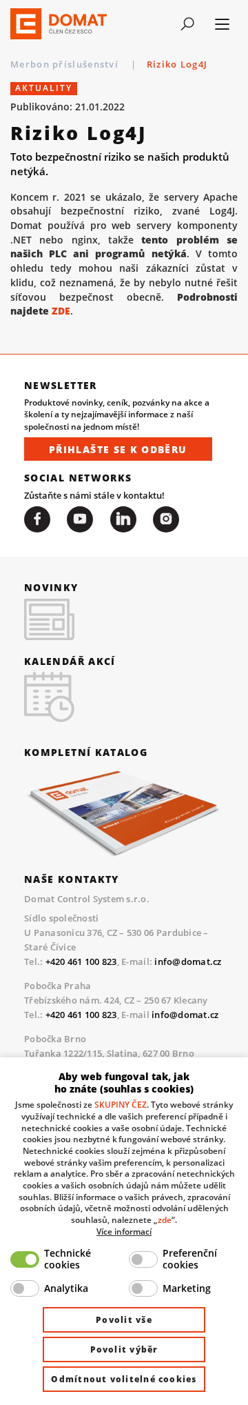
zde (165, 1219)
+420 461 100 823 (81, 961)
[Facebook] (37, 519)
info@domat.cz (187, 961)
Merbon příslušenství (65, 64)
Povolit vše (124, 1320)
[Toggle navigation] (187, 24)
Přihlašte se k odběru (118, 449)
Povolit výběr (124, 1349)
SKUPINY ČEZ (120, 1104)
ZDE (61, 310)
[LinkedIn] (123, 519)
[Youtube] (80, 519)
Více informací (124, 1231)
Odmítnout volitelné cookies (123, 1379)
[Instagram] (166, 519)
